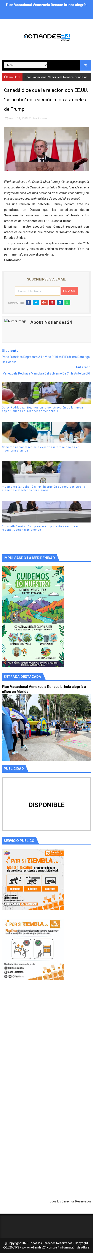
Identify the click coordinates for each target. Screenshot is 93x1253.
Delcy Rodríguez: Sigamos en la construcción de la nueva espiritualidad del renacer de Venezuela (42, 409)
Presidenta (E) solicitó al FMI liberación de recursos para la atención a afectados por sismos (43, 488)
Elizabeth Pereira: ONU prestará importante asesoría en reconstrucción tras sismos (41, 528)
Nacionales (40, 118)
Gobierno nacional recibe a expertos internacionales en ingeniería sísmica (41, 449)
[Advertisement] (46, 1043)
